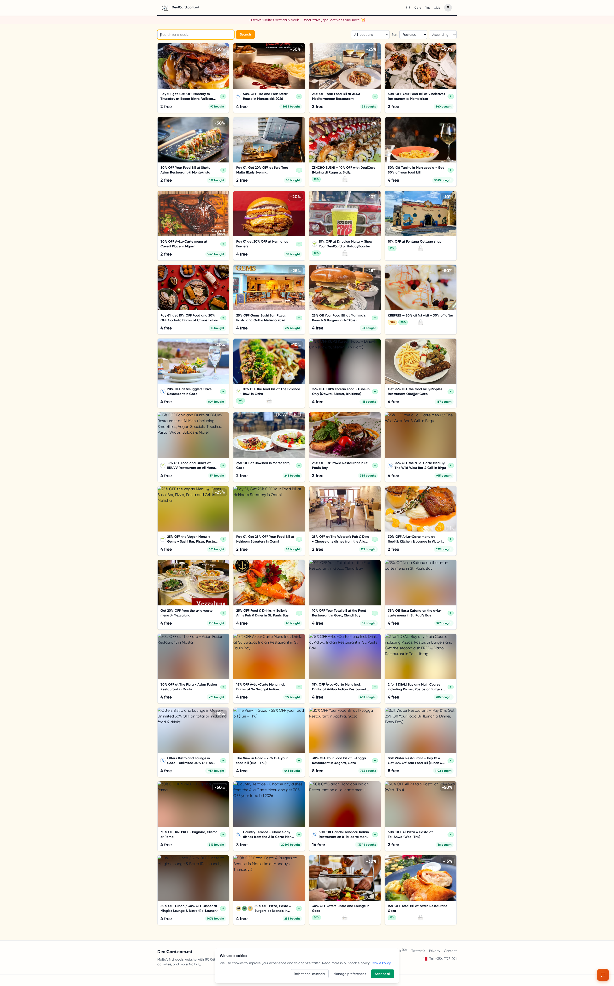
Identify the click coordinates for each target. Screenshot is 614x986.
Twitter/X (418, 951)
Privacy (434, 951)
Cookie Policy (380, 963)
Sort (394, 34)
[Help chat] (603, 975)
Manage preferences (349, 974)
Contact (450, 951)
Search (245, 34)
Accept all (382, 974)
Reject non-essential (309, 974)
